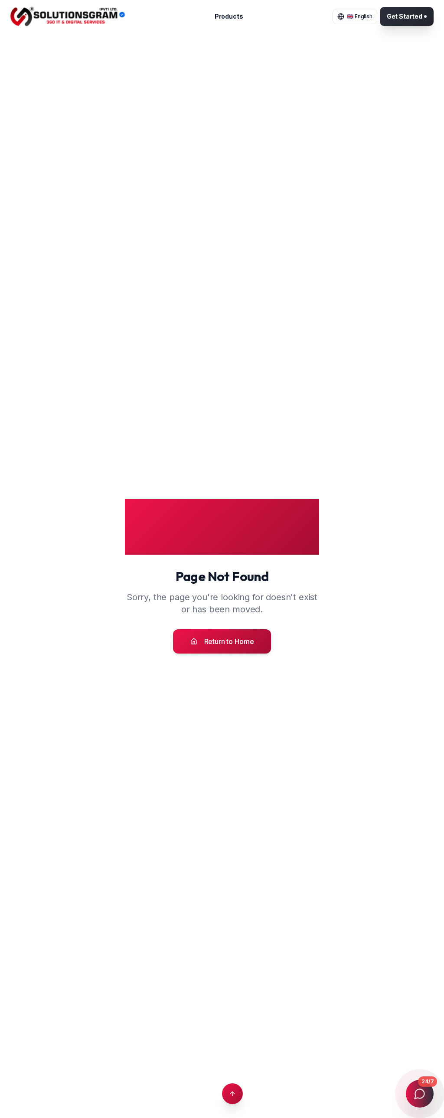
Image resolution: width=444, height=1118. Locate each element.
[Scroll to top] (232, 1093)
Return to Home (229, 641)
